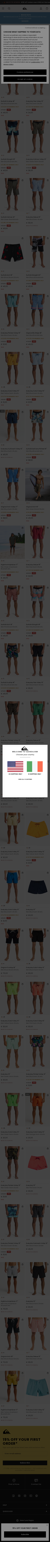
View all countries (25, 779)
